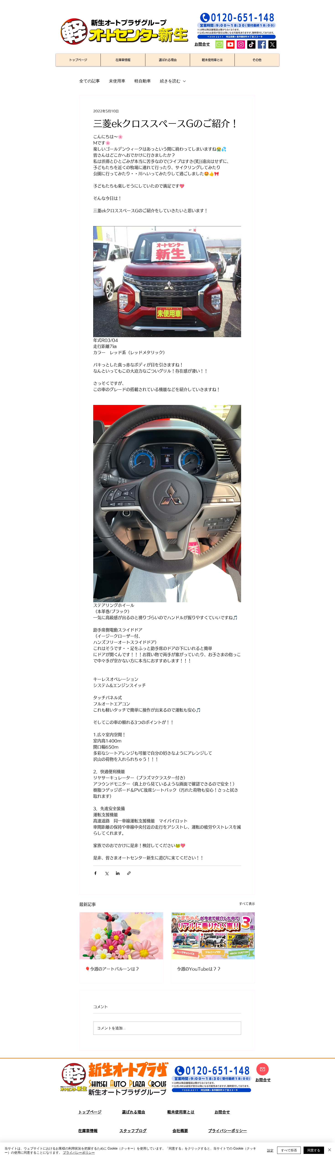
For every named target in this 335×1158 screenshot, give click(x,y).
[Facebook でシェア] (95, 873)
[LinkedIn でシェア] (118, 873)
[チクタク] (251, 44)
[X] (272, 44)
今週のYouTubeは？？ (199, 969)
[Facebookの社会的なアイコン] (262, 44)
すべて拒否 (289, 1150)
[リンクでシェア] (129, 873)
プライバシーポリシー (79, 1152)
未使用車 (117, 81)
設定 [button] (270, 1150)
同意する (313, 1150)
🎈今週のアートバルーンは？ (112, 969)
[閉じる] (329, 1150)
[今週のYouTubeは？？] (213, 935)
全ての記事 (89, 81)
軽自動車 (142, 81)
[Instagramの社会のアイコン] (241, 44)
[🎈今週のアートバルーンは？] (121, 935)
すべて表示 (247, 903)
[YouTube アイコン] (230, 44)
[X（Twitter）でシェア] (106, 873)
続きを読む (170, 81)
